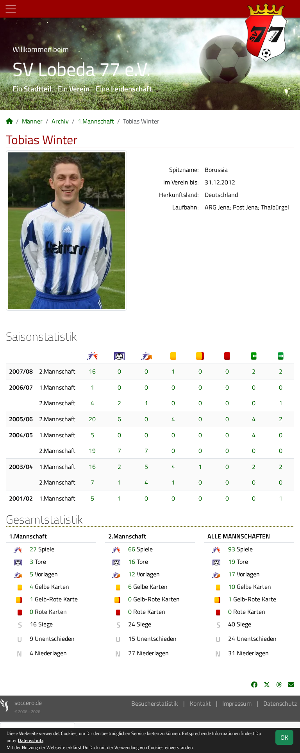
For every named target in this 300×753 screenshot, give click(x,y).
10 (231, 586)
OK (284, 737)
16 (92, 371)
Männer (32, 121)
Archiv (60, 121)
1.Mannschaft (96, 121)
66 (131, 549)
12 (131, 574)
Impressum (237, 703)
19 (92, 450)
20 (92, 419)
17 (231, 574)
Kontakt (200, 703)
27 (33, 549)
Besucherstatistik (154, 703)
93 (231, 549)
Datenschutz (280, 703)
